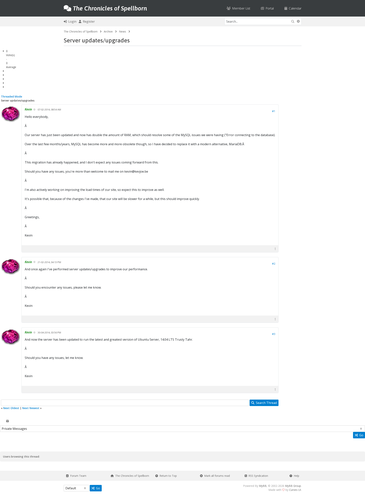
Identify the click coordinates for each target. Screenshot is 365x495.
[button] (275, 249)
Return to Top (167, 476)
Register (88, 21)
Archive (108, 31)
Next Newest (30, 408)
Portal (269, 8)
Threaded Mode (11, 96)
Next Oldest (11, 408)
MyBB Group (293, 486)
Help (295, 476)
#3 (273, 334)
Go (360, 435)
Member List (240, 8)
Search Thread (265, 403)
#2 (273, 263)
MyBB (263, 486)
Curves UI (295, 490)
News (122, 31)
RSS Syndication (257, 476)
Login (71, 21)
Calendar (294, 8)
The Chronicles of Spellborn (81, 31)
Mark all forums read (216, 476)
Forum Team (77, 476)
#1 (273, 111)
